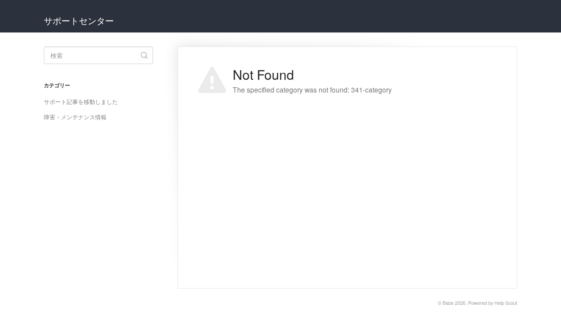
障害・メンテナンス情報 (75, 117)
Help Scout (505, 303)
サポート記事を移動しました (81, 101)
